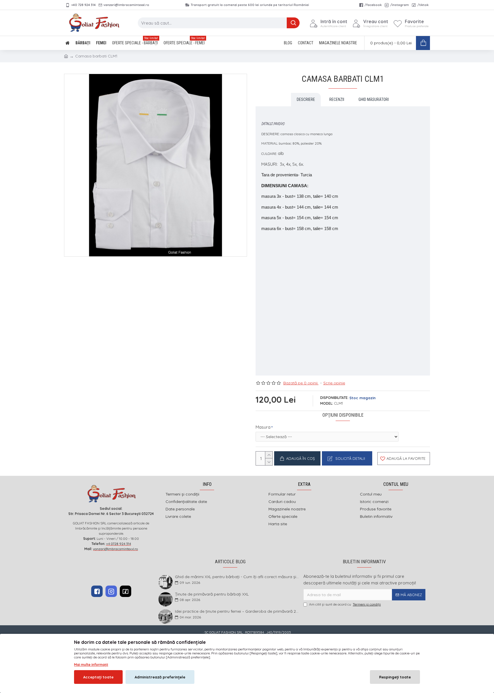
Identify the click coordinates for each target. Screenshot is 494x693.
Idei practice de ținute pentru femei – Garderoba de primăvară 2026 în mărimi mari (237, 611)
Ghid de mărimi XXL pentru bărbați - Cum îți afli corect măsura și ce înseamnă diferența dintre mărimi (237, 577)
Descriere (306, 99)
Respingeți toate (395, 677)
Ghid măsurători (373, 99)
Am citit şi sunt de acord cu (345, 604)
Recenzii (336, 99)
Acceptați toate (98, 677)
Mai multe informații (91, 664)
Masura (263, 427)
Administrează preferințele (160, 677)
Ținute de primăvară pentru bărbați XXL (212, 594)
